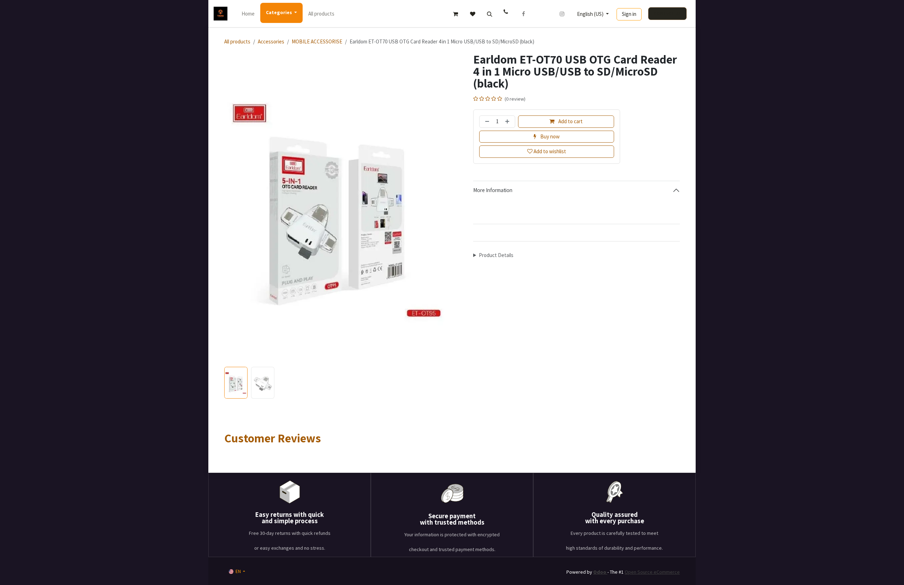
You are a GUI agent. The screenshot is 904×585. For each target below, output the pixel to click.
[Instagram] (562, 14)
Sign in (629, 14)
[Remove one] (486, 121)
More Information (492, 190)
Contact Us (667, 14)
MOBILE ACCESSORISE (317, 41)
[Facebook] (524, 14)
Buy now (549, 136)
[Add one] (508, 121)
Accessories (271, 41)
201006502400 (506, 13)
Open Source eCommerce (652, 572)
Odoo (600, 572)
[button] (489, 14)
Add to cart (570, 121)
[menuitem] (248, 13)
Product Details (496, 255)
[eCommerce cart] (455, 14)
